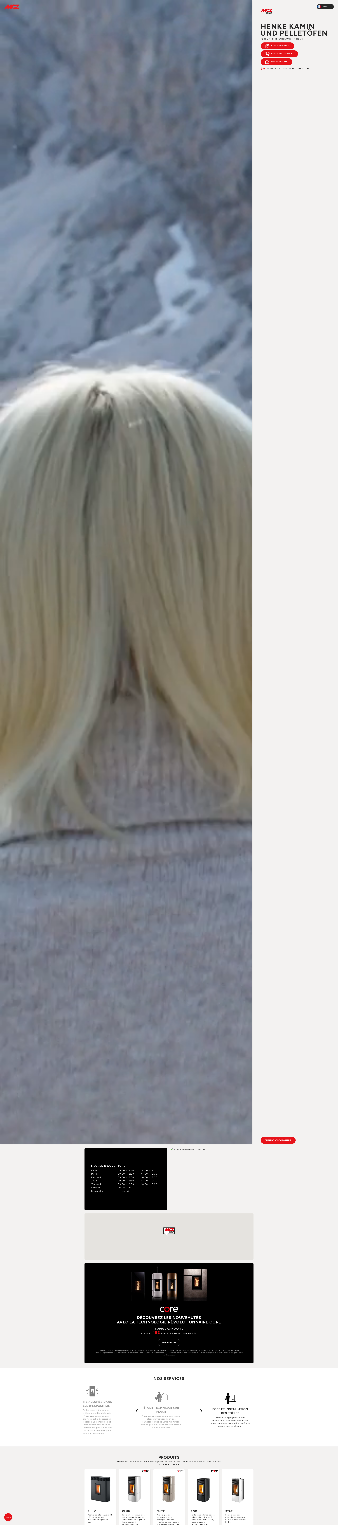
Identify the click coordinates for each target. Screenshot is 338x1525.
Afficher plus (169, 1342)
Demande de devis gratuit (278, 1140)
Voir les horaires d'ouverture (288, 68)
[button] (169, 1232)
